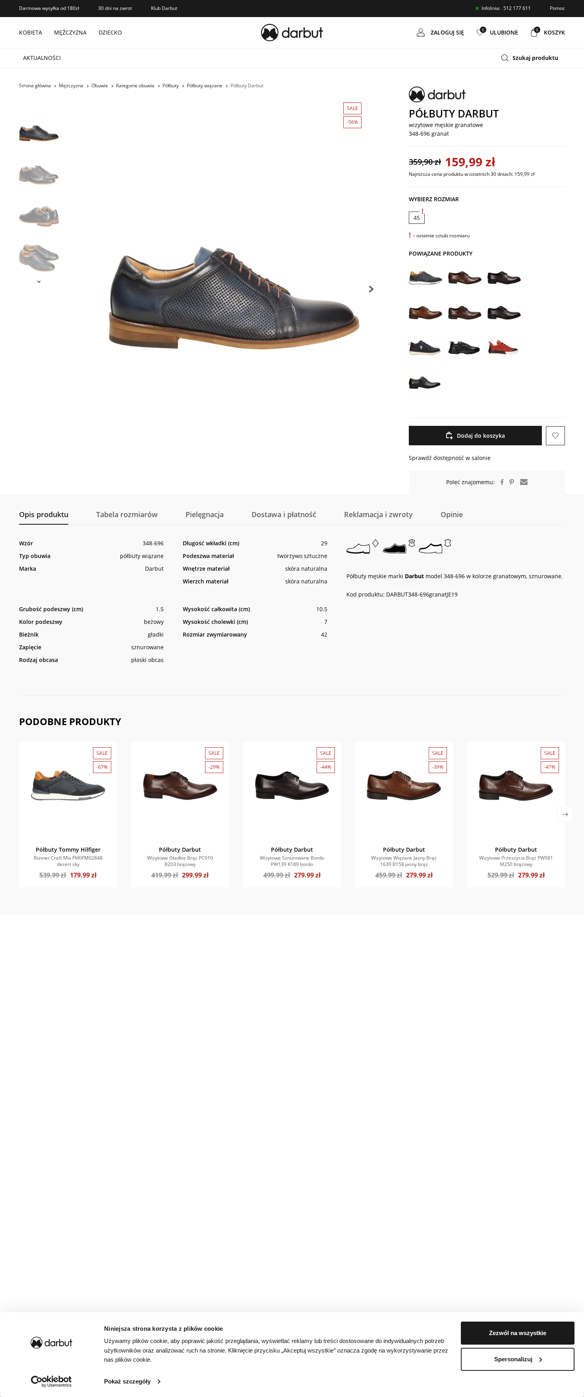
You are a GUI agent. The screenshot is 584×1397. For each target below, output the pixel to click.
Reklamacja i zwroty (378, 514)
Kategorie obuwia (135, 85)
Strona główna (35, 85)
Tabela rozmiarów (127, 514)
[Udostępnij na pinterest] (508, 482)
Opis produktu (43, 514)
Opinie (452, 514)
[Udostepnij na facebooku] (499, 482)
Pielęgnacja (205, 514)
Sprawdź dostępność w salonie (450, 458)
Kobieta (30, 32)
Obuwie (99, 85)
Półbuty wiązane (204, 85)
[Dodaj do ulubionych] (29, 751)
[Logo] (292, 32)
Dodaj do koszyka (481, 435)
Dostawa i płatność (283, 514)
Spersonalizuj (513, 1359)
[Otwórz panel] (533, 58)
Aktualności (42, 58)
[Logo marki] (487, 94)
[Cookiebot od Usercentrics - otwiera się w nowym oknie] (51, 1381)
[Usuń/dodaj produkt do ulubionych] (555, 435)
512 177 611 (517, 8)
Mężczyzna (70, 32)
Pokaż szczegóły (127, 1381)
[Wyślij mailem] (521, 482)
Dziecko (110, 32)
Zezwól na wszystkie (517, 1333)
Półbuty (170, 85)
